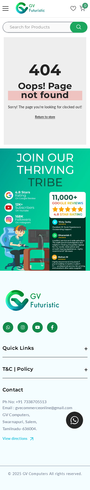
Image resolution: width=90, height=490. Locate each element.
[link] (45, 209)
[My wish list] (73, 8)
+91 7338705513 (31, 401)
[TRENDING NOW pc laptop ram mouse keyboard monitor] (45, 27)
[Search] (45, 27)
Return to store (45, 117)
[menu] (5, 8)
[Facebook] (52, 327)
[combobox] (45, 27)
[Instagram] (22, 327)
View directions (14, 438)
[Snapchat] (8, 327)
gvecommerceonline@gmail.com (43, 407)
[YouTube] (37, 327)
